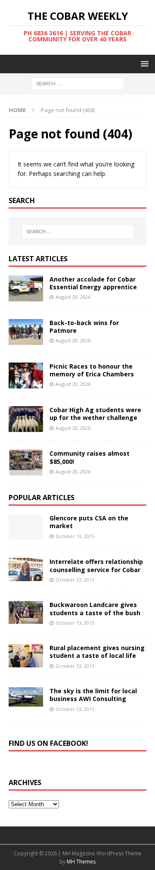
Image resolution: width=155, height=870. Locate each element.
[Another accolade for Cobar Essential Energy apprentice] (26, 288)
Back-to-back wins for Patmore (84, 327)
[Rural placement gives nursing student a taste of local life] (26, 655)
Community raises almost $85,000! (90, 457)
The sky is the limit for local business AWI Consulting (93, 695)
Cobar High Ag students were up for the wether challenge (95, 414)
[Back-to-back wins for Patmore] (26, 332)
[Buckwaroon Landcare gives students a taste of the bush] (26, 612)
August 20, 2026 (73, 297)
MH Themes (81, 861)
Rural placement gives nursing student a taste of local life (97, 652)
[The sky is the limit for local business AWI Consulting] (26, 697)
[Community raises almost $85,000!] (26, 463)
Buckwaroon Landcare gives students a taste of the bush (95, 609)
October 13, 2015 (75, 536)
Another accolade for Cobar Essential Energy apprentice (93, 283)
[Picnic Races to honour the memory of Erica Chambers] (26, 375)
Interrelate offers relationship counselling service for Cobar (96, 565)
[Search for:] (77, 83)
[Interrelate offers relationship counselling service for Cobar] (26, 569)
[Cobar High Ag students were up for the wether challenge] (26, 419)
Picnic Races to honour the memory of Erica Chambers (92, 370)
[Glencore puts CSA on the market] (26, 527)
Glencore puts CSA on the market (89, 522)
